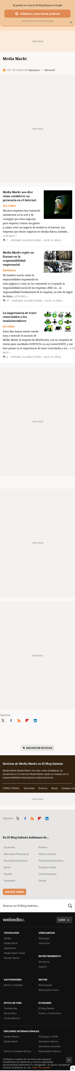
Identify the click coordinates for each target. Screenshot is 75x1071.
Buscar (70, 906)
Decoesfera (10, 1013)
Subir (61, 919)
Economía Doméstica (16, 860)
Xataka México (12, 1036)
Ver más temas (14, 891)
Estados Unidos (47, 867)
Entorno (9, 326)
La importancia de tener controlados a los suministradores (20, 317)
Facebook (11, 720)
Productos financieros (51, 860)
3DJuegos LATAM (48, 1036)
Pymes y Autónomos (50, 1013)
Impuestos (34, 70)
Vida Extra (44, 943)
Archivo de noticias (39, 748)
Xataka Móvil (10, 943)
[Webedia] (13, 921)
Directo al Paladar (13, 985)
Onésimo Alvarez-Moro (26, 240)
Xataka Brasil (10, 1041)
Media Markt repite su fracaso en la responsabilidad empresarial (18, 258)
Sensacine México (48, 1041)
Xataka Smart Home (14, 953)
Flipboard (27, 720)
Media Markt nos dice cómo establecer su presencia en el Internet (19, 196)
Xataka (7, 938)
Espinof (43, 966)
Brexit (54, 788)
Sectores (9, 205)
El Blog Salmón (46, 1008)
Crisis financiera (48, 873)
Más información (41, 1067)
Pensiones (9, 880)
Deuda (42, 880)
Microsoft (50, 70)
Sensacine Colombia (49, 1046)
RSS (19, 720)
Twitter (3, 720)
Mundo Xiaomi (11, 957)
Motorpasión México (50, 1051)
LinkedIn (35, 720)
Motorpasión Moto (49, 990)
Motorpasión (45, 985)
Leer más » (10, 235)
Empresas (9, 270)
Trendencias (10, 1008)
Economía (29, 788)
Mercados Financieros (16, 853)
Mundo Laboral (47, 853)
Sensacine (44, 961)
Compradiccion (12, 1018)
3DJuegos (44, 938)
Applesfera (10, 948)
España (8, 873)
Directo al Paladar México (17, 1051)
